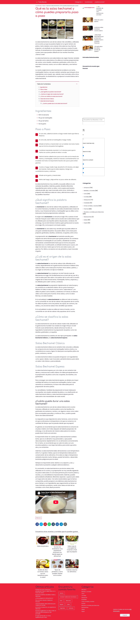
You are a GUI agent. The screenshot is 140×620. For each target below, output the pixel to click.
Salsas (85, 220)
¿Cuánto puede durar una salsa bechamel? (55, 103)
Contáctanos (88, 2)
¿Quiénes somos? (100, 2)
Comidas (86, 197)
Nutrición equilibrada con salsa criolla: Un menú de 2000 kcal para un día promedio (45, 612)
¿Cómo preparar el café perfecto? (44, 598)
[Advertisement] (94, 94)
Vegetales (62, 608)
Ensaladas (87, 203)
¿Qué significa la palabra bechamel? (50, 92)
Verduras (71, 608)
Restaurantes (88, 217)
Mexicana (38, 518)
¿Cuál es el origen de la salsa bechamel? (52, 94)
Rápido (61, 604)
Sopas (85, 223)
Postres (86, 209)
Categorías (78, 2)
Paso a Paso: (43, 89)
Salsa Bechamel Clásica (47, 99)
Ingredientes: (43, 87)
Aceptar (125, 615)
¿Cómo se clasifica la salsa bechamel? (51, 96)
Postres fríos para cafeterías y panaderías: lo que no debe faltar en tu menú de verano (45, 591)
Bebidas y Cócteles (89, 190)
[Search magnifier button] (84, 130)
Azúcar (61, 593)
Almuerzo (86, 187)
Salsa (68, 604)
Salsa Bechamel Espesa (47, 101)
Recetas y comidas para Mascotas (94, 212)
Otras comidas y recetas (91, 206)
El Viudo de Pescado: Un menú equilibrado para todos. (43, 616)
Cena (85, 194)
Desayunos (87, 200)
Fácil (61, 600)
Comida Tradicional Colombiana (68, 597)
